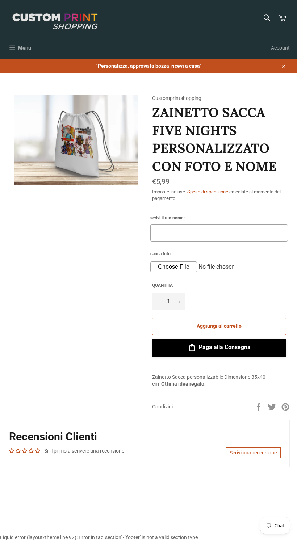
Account (280, 48)
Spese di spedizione (207, 191)
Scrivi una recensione (253, 453)
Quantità (162, 285)
